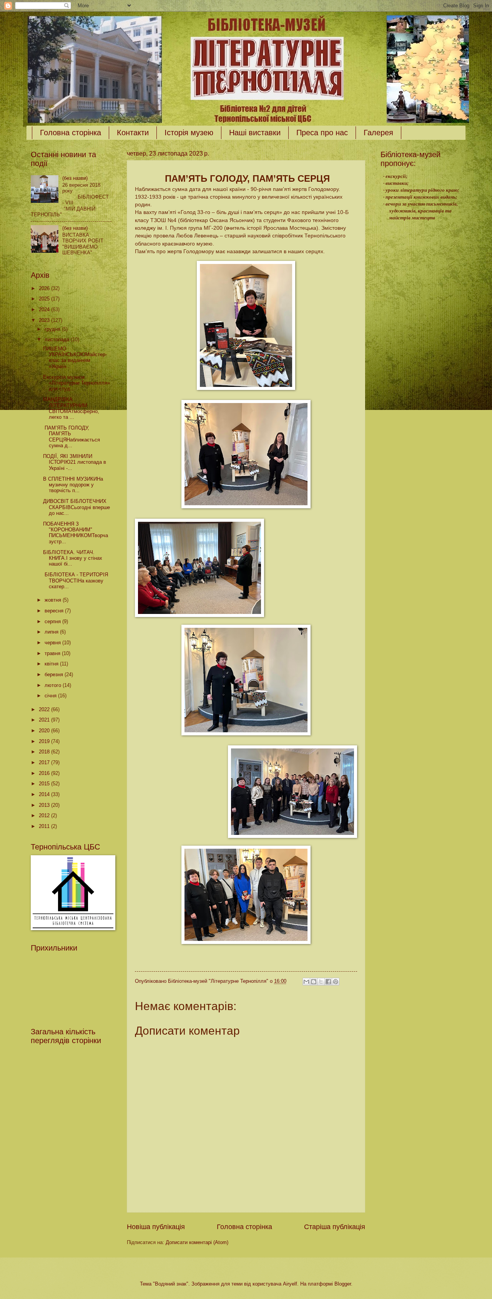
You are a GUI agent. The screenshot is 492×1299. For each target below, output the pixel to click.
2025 (45, 299)
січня (51, 695)
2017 (45, 762)
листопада (58, 339)
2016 (45, 773)
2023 (45, 320)
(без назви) (75, 178)
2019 (45, 741)
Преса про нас (322, 132)
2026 (45, 288)
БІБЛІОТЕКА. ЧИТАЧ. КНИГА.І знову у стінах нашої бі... (72, 558)
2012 (45, 815)
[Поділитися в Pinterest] (335, 981)
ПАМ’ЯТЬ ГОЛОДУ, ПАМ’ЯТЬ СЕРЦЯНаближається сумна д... (71, 436)
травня (53, 653)
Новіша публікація (156, 1227)
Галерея (378, 132)
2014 (45, 794)
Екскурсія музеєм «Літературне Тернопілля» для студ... (76, 383)
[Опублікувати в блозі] (313, 981)
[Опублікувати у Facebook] (328, 981)
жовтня (54, 600)
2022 (45, 709)
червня (53, 642)
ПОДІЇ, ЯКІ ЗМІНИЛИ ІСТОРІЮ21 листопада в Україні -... (74, 462)
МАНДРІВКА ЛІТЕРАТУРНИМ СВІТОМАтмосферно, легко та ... (71, 408)
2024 (45, 309)
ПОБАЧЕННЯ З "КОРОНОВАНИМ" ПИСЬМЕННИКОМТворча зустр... (75, 532)
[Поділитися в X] (321, 981)
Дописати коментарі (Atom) (197, 1242)
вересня (55, 611)
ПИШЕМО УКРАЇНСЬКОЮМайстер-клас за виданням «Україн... (75, 357)
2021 (45, 720)
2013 (45, 805)
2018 (45, 752)
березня (55, 674)
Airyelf (290, 1284)
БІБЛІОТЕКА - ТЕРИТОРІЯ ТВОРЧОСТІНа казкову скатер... (75, 580)
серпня (53, 621)
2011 (45, 826)
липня (52, 632)
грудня (53, 329)
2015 (45, 783)
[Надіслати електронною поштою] (306, 981)
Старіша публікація (334, 1227)
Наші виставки (255, 132)
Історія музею (189, 132)
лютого (54, 685)
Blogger (342, 1284)
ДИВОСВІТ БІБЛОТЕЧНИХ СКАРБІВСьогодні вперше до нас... (76, 507)
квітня (52, 664)
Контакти (133, 132)
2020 (45, 730)
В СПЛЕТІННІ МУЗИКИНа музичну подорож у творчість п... (73, 485)
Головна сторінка (70, 132)
